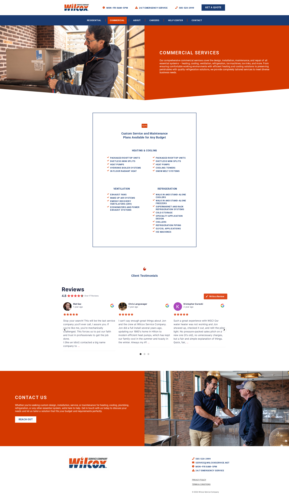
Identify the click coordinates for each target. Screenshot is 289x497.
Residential (94, 20)
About (137, 20)
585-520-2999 (186, 8)
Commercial (117, 20)
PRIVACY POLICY (199, 480)
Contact (197, 20)
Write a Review (216, 296)
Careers (154, 20)
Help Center (175, 20)
